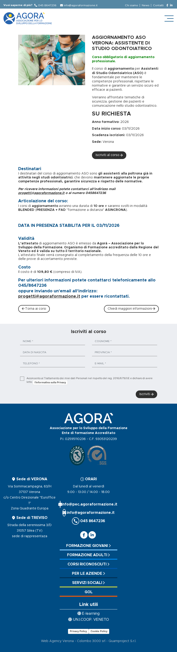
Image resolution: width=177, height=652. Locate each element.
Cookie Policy (99, 631)
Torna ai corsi (35, 308)
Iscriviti (144, 394)
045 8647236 (47, 5)
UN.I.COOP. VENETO (91, 619)
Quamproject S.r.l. (122, 641)
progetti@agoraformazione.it (41, 193)
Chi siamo (131, 5)
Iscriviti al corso (107, 155)
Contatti (158, 5)
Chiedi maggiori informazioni (130, 308)
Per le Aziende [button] (87, 573)
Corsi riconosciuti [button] (87, 564)
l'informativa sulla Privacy (50, 382)
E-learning (91, 613)
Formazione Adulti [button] (87, 555)
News (145, 5)
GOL (89, 592)
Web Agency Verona (57, 641)
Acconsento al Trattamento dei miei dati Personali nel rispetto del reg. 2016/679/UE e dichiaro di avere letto (90, 380)
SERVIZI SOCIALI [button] (87, 583)
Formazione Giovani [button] (87, 546)
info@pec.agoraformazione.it (88, 504)
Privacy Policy (78, 631)
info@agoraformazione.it (80, 5)
